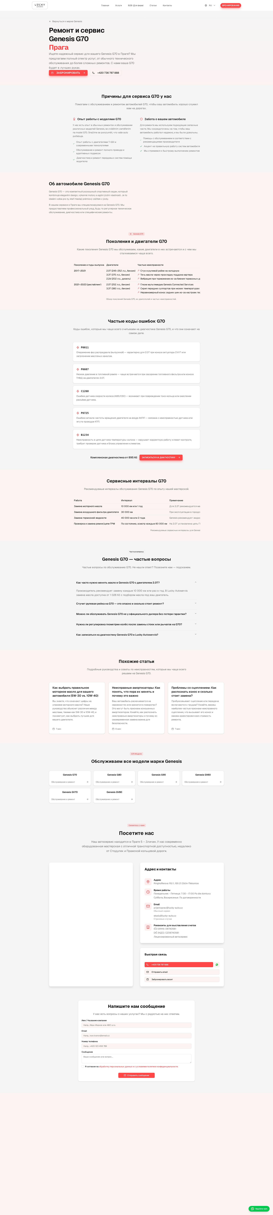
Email (84, 1031)
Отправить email (160, 972)
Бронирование (230, 5)
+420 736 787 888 (108, 72)
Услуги (118, 5)
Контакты (167, 5)
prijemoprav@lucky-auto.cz (168, 907)
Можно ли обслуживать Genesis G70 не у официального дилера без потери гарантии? (131, 614)
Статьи (153, 5)
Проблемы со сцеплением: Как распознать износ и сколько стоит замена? (194, 691)
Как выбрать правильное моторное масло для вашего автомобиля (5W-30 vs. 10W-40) (75, 691)
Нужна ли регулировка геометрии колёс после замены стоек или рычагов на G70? (129, 624)
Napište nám (261, 1208)
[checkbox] (83, 1066)
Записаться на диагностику (158, 457)
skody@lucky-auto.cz (165, 915)
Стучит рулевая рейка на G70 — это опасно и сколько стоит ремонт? (120, 603)
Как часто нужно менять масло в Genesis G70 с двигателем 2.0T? (118, 582)
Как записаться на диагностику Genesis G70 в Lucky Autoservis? (117, 634)
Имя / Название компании (94, 1020)
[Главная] (40, 5)
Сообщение (87, 1052)
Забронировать (68, 72)
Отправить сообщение (138, 1075)
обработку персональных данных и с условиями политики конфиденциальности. (138, 1066)
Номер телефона (90, 1041)
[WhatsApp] (216, 964)
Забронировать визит (162, 979)
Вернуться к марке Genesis (67, 21)
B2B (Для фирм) (135, 5)
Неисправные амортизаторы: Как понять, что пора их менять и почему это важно (136, 691)
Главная (105, 5)
